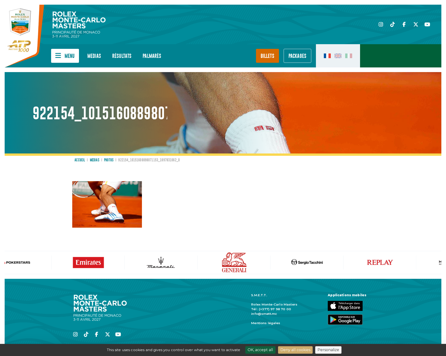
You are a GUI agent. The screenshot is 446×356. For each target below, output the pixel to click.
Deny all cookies (295, 350)
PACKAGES (297, 56)
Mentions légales (265, 323)
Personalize (328, 350)
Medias (94, 56)
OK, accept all (260, 350)
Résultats (121, 56)
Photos (109, 160)
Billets (267, 56)
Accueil (80, 160)
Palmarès (152, 56)
